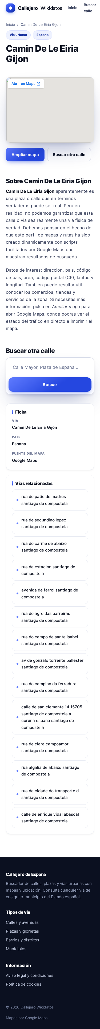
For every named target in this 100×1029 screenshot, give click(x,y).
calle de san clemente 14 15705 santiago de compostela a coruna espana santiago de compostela (51, 717)
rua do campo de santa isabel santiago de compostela (49, 640)
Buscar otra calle (69, 154)
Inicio (72, 8)
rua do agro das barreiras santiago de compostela (45, 617)
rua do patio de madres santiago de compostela (44, 500)
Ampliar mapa (25, 154)
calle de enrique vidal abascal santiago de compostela (50, 817)
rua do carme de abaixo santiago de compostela (44, 547)
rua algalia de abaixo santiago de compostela (50, 771)
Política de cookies (23, 984)
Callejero (35, 8)
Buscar (50, 384)
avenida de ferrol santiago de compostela (49, 593)
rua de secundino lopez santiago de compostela (44, 523)
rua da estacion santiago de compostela (48, 570)
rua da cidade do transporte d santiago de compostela (50, 794)
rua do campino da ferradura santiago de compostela (49, 687)
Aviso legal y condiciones (29, 975)
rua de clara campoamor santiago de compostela (45, 747)
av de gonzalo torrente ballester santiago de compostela (52, 663)
